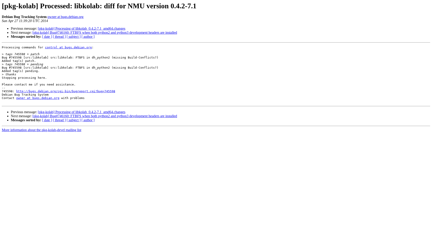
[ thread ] (59, 36)
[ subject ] (74, 36)
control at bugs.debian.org (68, 47)
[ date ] (47, 36)
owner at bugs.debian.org (65, 17)
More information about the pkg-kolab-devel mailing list (41, 130)
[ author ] (87, 36)
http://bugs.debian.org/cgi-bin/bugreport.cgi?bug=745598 (65, 91)
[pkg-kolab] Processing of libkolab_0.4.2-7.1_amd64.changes (81, 28)
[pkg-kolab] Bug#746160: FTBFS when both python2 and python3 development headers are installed (104, 32)
